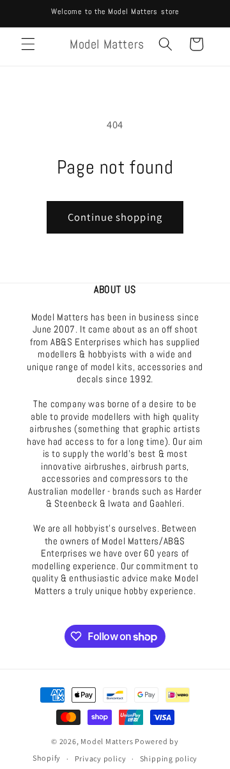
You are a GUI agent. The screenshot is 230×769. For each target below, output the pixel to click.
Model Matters (106, 741)
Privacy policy (100, 758)
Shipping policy (169, 758)
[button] (28, 44)
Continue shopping (115, 217)
